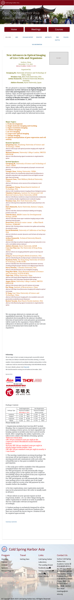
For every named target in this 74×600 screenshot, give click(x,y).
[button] (5, 14)
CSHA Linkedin (43, 576)
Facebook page (43, 568)
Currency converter (11, 522)
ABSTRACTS (48, 37)
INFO (17, 37)
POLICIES (66, 37)
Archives (4, 565)
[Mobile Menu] (71, 4)
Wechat (41, 573)
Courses (59, 29)
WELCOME (8, 37)
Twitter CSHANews (45, 571)
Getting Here (24, 559)
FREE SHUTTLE (57, 38)
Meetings (36, 29)
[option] (37, 14)
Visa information (37, 44)
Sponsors (4, 568)
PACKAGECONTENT (28, 37)
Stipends (26, 367)
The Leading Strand (45, 565)
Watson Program (7, 571)
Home (14, 29)
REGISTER (39, 37)
